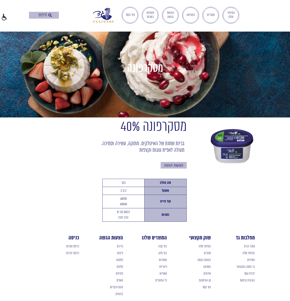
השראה (190, 15)
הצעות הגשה (170, 15)
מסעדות (163, 260)
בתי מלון (163, 253)
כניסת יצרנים (72, 253)
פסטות (119, 260)
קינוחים (119, 294)
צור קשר (130, 15)
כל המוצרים (161, 280)
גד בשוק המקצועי (246, 267)
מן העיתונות (205, 280)
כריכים (120, 246)
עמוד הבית (249, 246)
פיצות (120, 253)
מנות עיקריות (116, 287)
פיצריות (163, 267)
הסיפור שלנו (231, 15)
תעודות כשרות (150, 15)
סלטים (120, 267)
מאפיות (163, 274)
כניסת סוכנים (72, 246)
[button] (4, 18)
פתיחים (119, 274)
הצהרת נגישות (247, 280)
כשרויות (251, 260)
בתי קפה (162, 246)
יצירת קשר (249, 274)
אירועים (207, 274)
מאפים (119, 280)
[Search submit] (50, 15)
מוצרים (211, 15)
